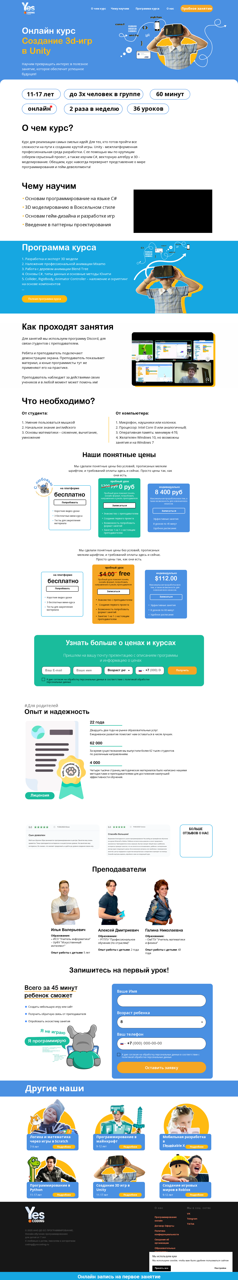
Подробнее (64, 1146)
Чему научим (120, 8)
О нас (170, 8)
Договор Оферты (164, 1226)
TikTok (190, 1224)
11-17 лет (36, 1195)
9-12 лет (101, 1146)
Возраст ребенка (133, 1012)
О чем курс (98, 8)
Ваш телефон (130, 1034)
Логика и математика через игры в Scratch (50, 1139)
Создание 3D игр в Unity (113, 1187)
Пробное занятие (196, 8)
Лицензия (40, 796)
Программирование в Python (50, 1187)
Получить (182, 670)
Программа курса (147, 8)
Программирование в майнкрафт (116, 1139)
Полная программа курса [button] (44, 299)
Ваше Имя (127, 991)
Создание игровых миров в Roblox (180, 1187)
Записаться (119, 505)
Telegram (192, 1219)
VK (188, 1214)
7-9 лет (34, 1146)
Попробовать (70, 502)
